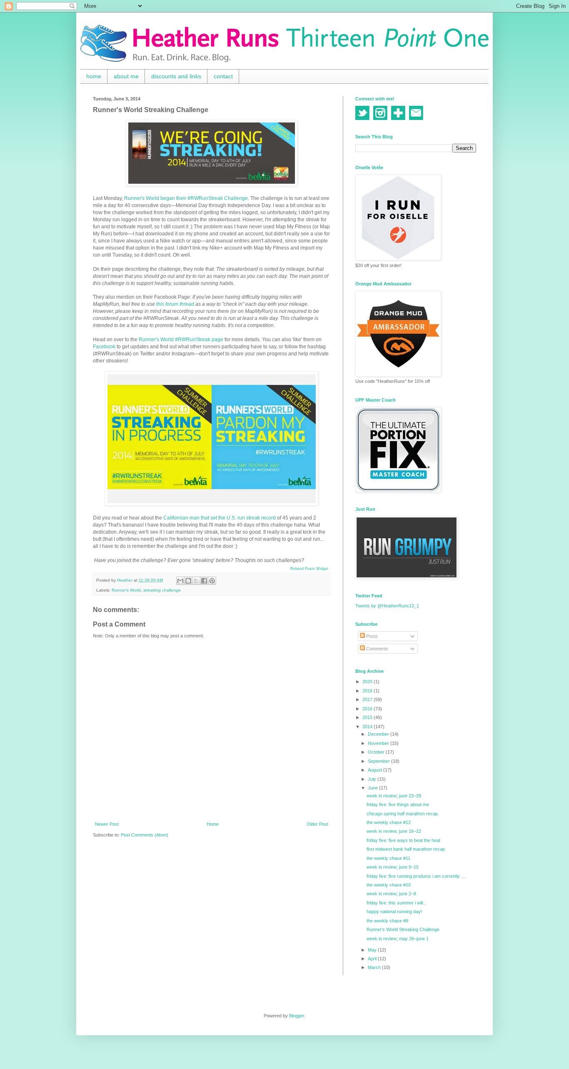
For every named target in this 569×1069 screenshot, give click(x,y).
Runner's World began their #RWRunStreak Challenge (186, 198)
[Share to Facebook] (204, 581)
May (373, 949)
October (377, 751)
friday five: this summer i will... (397, 902)
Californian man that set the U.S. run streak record (219, 518)
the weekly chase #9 (387, 920)
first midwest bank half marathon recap (406, 849)
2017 (368, 699)
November (379, 743)
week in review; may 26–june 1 (398, 938)
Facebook (104, 347)
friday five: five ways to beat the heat (403, 840)
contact (223, 76)
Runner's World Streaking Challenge (403, 929)
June (373, 787)
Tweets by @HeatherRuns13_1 (387, 605)
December (379, 734)
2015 (368, 717)
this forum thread (175, 304)
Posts (371, 636)
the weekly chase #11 (388, 858)
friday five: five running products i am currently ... (416, 876)
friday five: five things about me (398, 804)
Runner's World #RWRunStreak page (181, 339)
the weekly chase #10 (389, 884)
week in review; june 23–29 (394, 795)
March (375, 967)
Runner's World (126, 590)
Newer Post (107, 824)
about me (126, 76)
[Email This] (180, 581)
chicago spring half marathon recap (402, 813)
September (379, 761)
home (93, 76)
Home (213, 824)
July (372, 779)
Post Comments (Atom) (144, 834)
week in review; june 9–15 (393, 866)
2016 (368, 708)
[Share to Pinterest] (212, 581)
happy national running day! (394, 911)
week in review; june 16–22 (394, 831)
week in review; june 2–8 (391, 893)
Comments (376, 648)
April (373, 958)
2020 (368, 681)
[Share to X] (196, 581)
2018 (368, 690)
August (375, 769)
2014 (368, 726)
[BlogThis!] (188, 581)
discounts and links (176, 76)
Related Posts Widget (309, 569)
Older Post (317, 824)
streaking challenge (162, 590)
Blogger (296, 1015)
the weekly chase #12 (389, 822)
